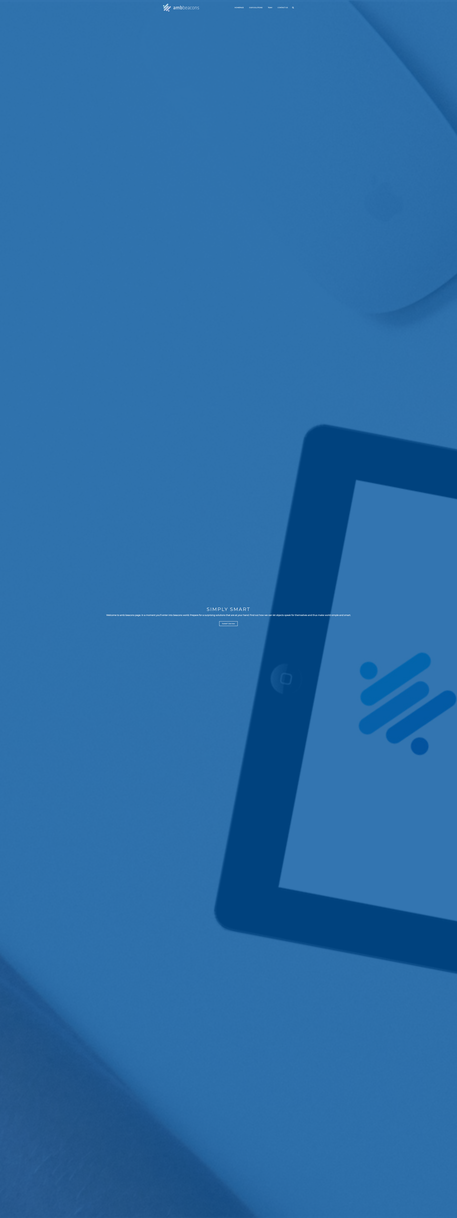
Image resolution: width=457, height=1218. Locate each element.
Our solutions (256, 7)
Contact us (283, 7)
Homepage (239, 7)
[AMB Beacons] (181, 7)
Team (270, 7)
